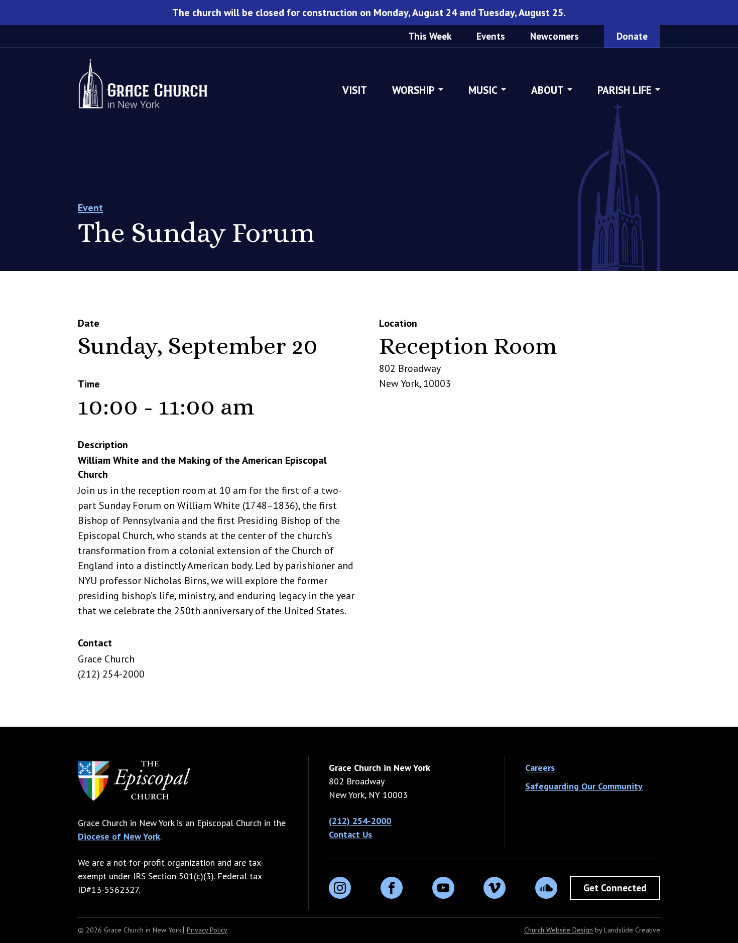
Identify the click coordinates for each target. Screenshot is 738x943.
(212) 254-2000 (360, 821)
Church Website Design (558, 929)
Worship (413, 90)
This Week (429, 36)
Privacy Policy (207, 929)
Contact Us (350, 834)
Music (483, 90)
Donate (632, 36)
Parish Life (624, 90)
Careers (540, 767)
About (547, 90)
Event (90, 207)
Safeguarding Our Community (584, 786)
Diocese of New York (119, 836)
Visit (354, 90)
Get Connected (615, 888)
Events (490, 36)
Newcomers (554, 36)
